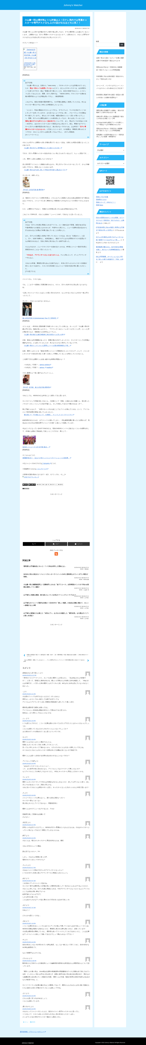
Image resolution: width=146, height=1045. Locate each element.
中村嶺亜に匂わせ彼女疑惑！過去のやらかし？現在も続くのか (110, 78)
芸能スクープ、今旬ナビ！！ (106, 202)
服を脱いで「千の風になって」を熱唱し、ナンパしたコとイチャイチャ (48, 415)
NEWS (25, 484)
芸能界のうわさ (101, 199)
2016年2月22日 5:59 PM (29, 795)
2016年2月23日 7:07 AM (29, 907)
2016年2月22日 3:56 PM (29, 739)
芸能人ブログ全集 (102, 197)
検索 (97, 41)
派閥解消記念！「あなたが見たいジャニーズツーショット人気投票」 (46, 458)
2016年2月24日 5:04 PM (29, 995)
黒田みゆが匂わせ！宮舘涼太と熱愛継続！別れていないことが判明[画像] (109, 68)
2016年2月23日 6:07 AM (29, 880)
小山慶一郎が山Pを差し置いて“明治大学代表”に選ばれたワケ (45, 170)
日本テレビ (54, 484)
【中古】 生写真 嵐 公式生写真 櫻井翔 (36, 387)
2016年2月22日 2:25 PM (29, 720)
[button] (56, 544)
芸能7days (99, 205)
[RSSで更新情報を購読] (56, 554)
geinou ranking (45, 365)
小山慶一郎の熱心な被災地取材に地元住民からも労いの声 (44, 334)
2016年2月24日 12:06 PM (29, 960)
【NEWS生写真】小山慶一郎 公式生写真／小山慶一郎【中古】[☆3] (30, 64)
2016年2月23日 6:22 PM (29, 942)
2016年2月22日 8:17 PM (29, 867)
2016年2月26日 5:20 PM (29, 1009)
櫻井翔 (61, 484)
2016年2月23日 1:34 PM (29, 923)
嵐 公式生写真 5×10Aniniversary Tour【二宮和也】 (39, 318)
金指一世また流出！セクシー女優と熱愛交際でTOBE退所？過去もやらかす (110, 59)
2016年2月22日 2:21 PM (29, 694)
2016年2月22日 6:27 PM (29, 824)
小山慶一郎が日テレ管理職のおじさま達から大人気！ (42, 148)
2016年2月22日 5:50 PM (29, 779)
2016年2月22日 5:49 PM (29, 763)
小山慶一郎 (32, 484)
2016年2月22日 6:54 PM (29, 838)
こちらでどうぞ (41, 469)
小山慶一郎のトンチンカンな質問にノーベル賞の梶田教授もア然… (47, 345)
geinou (42, 367)
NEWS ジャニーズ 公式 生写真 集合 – (35, 447)
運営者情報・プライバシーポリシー (32, 1032)
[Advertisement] (56, 516)
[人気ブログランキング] (25, 489)
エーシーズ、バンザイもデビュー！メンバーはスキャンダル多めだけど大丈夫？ (110, 87)
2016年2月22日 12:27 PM (29, 675)
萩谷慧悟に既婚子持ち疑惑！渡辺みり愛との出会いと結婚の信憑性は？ (110, 96)
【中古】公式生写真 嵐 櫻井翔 (32, 190)
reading (49, 367)
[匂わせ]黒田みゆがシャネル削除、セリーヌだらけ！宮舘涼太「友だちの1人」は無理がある (110, 220)
